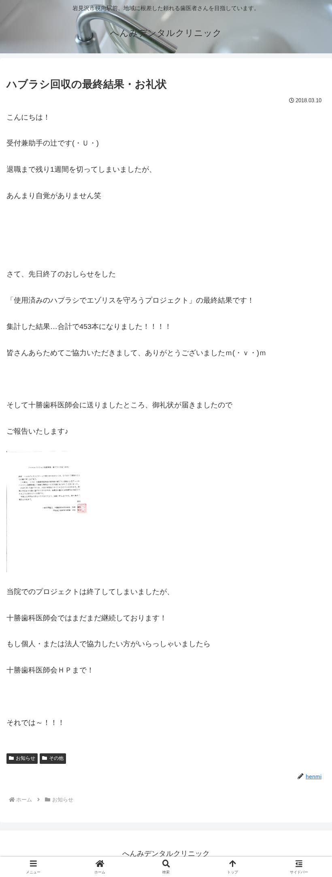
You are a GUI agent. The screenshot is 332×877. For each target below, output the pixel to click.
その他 (56, 758)
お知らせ (25, 758)
